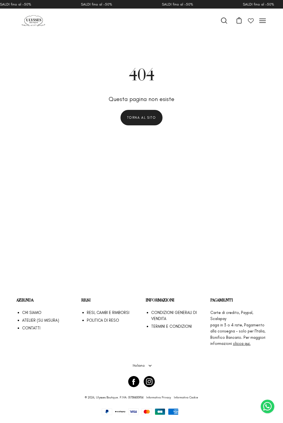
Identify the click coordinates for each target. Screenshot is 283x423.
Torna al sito (141, 117)
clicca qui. (242, 343)
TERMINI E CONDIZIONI (171, 326)
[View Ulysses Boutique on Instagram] (149, 381)
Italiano (139, 365)
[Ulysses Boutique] (33, 21)
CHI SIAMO (31, 312)
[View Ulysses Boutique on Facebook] (133, 381)
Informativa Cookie (186, 397)
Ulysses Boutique (107, 397)
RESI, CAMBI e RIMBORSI (108, 312)
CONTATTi (31, 328)
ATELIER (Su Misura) (40, 320)
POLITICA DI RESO (103, 320)
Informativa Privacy (158, 397)
